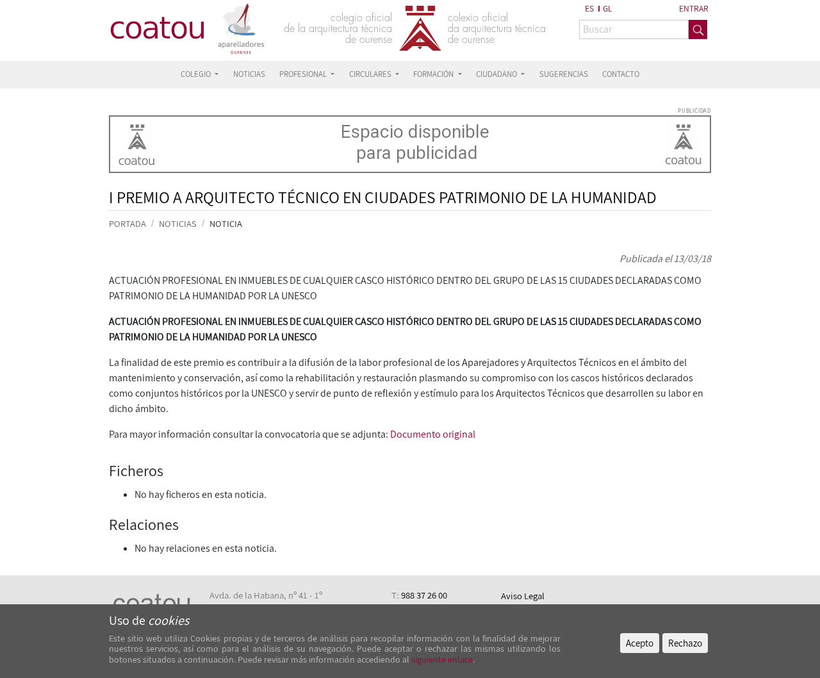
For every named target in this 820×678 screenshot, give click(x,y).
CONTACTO (620, 74)
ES (589, 8)
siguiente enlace (441, 659)
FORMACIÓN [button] (434, 74)
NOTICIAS (249, 74)
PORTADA (127, 223)
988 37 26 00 (424, 595)
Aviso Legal (523, 596)
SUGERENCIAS (563, 74)
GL (607, 8)
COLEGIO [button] (197, 74)
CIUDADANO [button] (497, 74)
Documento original (432, 434)
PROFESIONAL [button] (304, 74)
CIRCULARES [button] (371, 74)
